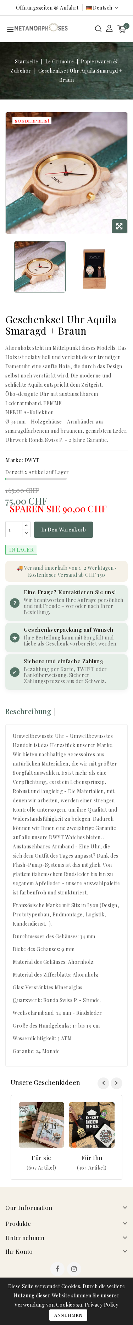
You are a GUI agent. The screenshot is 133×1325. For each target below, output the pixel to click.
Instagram (75, 1270)
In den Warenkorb (63, 529)
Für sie (41, 1157)
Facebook (58, 1270)
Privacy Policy (101, 1304)
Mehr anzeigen (42, 1167)
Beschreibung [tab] (28, 711)
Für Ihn (91, 1157)
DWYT (31, 460)
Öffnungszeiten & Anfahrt (47, 7)
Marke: (14, 460)
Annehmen (68, 1315)
